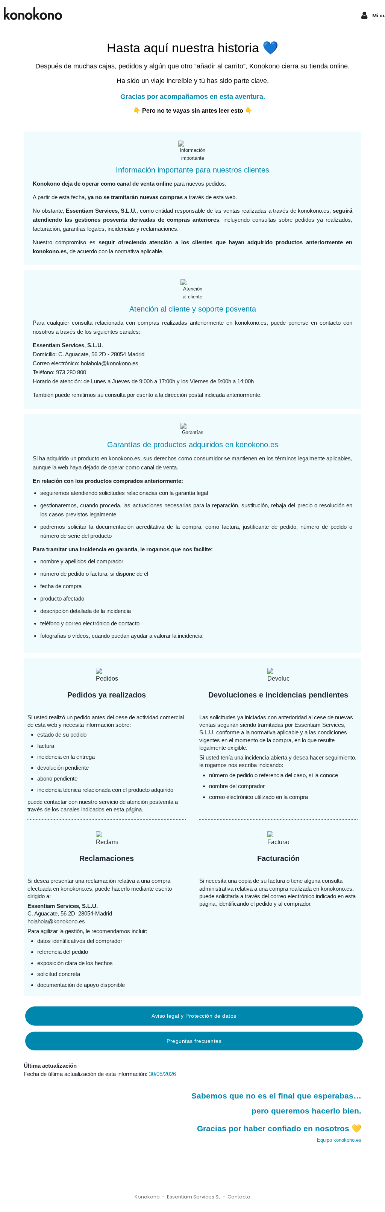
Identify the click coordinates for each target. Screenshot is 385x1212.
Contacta (238, 1196)
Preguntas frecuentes (194, 1041)
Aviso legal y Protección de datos (194, 1016)
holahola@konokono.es (109, 363)
